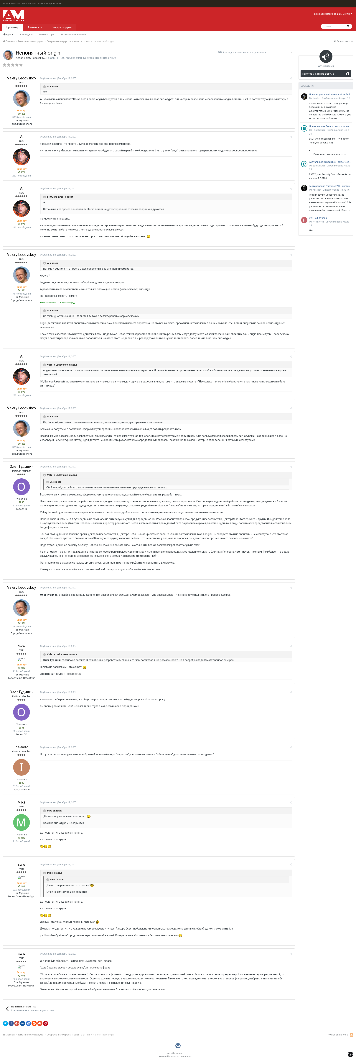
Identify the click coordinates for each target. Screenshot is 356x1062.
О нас (59, 3)
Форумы (8, 34)
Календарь (26, 34)
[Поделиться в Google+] (16, 1023)
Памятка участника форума (318, 73)
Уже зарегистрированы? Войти (332, 13)
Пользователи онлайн (74, 34)
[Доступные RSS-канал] (351, 1035)
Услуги (6, 3)
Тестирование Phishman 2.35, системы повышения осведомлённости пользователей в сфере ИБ (330, 186)
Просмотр (12, 27)
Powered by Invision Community (175, 1056)
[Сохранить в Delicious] (28, 1023)
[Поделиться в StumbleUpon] (39, 1023)
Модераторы (47, 34)
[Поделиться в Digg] (22, 1023)
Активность (35, 27)
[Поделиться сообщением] (291, 78)
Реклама (15, 3)
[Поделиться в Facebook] (11, 1023)
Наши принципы (46, 3)
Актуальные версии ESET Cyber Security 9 (330, 162)
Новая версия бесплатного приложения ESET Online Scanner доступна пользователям (330, 126)
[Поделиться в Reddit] (34, 1023)
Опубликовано (58, 78)
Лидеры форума (62, 27)
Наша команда (29, 3)
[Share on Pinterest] (45, 1023)
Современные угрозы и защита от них (92, 57)
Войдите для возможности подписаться (243, 52)
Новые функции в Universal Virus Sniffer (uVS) (330, 94)
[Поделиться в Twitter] (5, 1023)
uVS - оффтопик (318, 218)
